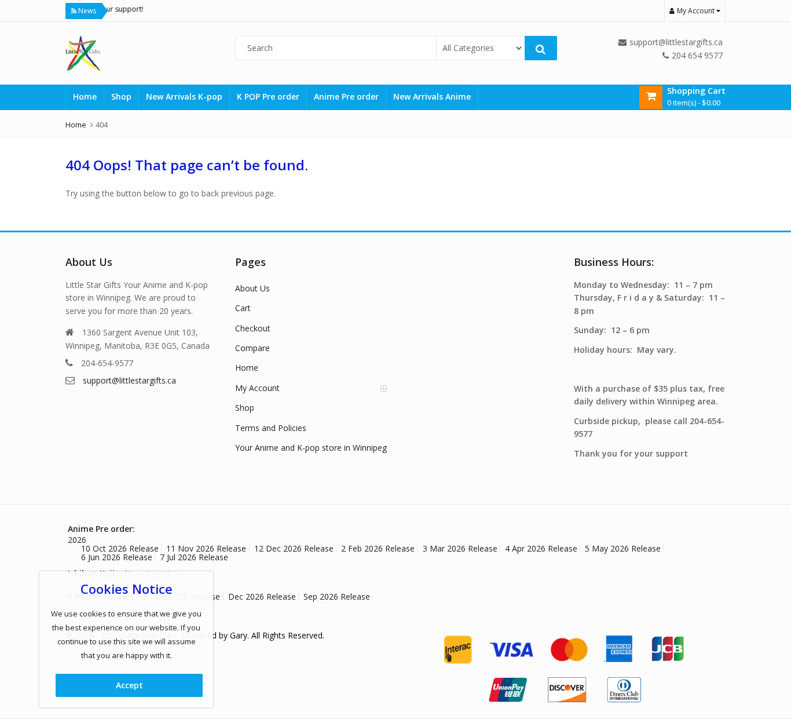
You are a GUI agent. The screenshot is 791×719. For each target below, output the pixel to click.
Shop (121, 96)
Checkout (252, 328)
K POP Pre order (268, 96)
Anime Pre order (346, 96)
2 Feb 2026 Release (378, 548)
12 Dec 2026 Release (294, 548)
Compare (252, 347)
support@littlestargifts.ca (129, 380)
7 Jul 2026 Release (194, 557)
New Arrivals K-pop (184, 96)
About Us (252, 288)
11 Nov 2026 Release (206, 548)
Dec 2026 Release (262, 596)
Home (85, 96)
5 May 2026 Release (623, 548)
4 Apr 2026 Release (541, 548)
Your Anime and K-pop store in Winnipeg (311, 447)
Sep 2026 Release (336, 596)
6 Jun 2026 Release (116, 557)
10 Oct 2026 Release (120, 548)
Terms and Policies (270, 427)
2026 (77, 539)
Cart (243, 307)
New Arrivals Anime (432, 96)
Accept (129, 685)
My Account (257, 387)
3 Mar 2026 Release (460, 548)
